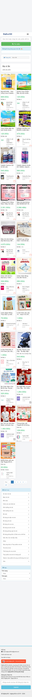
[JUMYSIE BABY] (18, 398)
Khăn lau (19, 427)
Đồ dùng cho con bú (8, 524)
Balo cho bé (6, 497)
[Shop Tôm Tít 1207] (18, 363)
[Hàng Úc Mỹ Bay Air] (18, 140)
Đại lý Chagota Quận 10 (25, 287)
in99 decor (24, 323)
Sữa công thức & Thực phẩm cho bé (12, 544)
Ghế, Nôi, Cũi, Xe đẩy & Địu (24, 353)
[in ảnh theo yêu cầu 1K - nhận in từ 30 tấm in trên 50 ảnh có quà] (24, 303)
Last (6, 485)
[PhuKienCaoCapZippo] (2, 325)
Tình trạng (5, 570)
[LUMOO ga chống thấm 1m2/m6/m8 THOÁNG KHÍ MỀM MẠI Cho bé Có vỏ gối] (24, 229)
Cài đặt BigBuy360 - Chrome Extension (15, 661)
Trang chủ (8, 57)
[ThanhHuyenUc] (2, 177)
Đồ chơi (5, 514)
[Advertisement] (16, 16)
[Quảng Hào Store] (18, 177)
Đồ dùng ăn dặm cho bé (9, 517)
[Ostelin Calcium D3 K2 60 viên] (8, 156)
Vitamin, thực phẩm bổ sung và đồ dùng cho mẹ (15, 558)
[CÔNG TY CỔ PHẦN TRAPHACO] (18, 103)
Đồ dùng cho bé (7, 521)
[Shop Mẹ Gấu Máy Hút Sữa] (2, 214)
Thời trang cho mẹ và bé (9, 551)
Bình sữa (5, 500)
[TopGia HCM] (18, 437)
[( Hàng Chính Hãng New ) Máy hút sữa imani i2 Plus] (8, 192)
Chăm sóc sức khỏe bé (9, 504)
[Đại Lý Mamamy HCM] (2, 288)
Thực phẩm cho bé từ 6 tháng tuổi (12, 554)
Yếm (4, 561)
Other (4, 541)
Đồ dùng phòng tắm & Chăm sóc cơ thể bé (14, 534)
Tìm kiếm (17, 44)
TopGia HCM (25, 436)
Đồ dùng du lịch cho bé (9, 527)
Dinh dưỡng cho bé (8, 507)
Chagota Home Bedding (9, 399)
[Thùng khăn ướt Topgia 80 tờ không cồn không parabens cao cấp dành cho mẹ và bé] (24, 414)
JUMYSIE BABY (26, 397)
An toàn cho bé (7, 494)
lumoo (23, 250)
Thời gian (4, 576)
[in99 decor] (18, 325)
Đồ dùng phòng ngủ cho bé (10, 531)
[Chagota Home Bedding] (2, 400)
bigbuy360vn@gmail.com (12, 651)
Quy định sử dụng (5, 657)
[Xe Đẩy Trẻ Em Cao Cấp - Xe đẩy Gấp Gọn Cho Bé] (24, 340)
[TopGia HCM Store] (2, 474)
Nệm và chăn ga (5, 390)
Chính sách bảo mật (6, 654)
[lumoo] (18, 251)
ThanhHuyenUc (10, 176)
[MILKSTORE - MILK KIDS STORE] (2, 103)
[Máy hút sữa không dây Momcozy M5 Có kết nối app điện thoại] (8, 229)
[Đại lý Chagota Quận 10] (18, 288)
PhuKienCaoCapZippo (11, 323)
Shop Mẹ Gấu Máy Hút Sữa (9, 213)
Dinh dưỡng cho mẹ (8, 510)
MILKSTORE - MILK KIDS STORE (9, 104)
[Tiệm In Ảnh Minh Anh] (2, 362)
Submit (16, 687)
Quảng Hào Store (26, 176)
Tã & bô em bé (7, 548)
